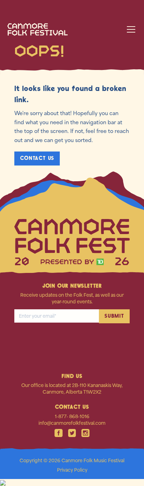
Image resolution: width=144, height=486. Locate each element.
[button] (130, 29)
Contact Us (37, 158)
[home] (45, 29)
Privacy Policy (72, 470)
